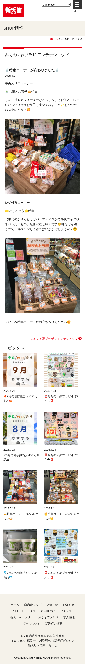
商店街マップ (32, 604)
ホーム (54, 38)
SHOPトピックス (24, 611)
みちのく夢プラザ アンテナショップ (54, 338)
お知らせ (68, 604)
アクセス (66, 611)
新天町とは (48, 611)
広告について (31, 623)
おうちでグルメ (48, 617)
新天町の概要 (53, 623)
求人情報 (69, 617)
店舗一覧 (52, 604)
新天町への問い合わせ (42, 645)
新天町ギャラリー (21, 617)
